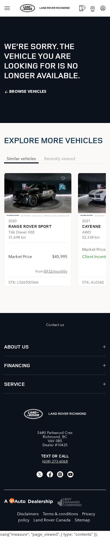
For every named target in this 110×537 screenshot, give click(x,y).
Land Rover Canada (52, 519)
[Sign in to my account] (103, 8)
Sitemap (82, 519)
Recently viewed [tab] (59, 158)
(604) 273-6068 (55, 461)
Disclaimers (28, 513)
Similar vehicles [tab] (21, 158)
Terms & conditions (60, 513)
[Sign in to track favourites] (64, 179)
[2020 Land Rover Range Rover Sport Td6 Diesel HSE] (37, 194)
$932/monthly (55, 271)
